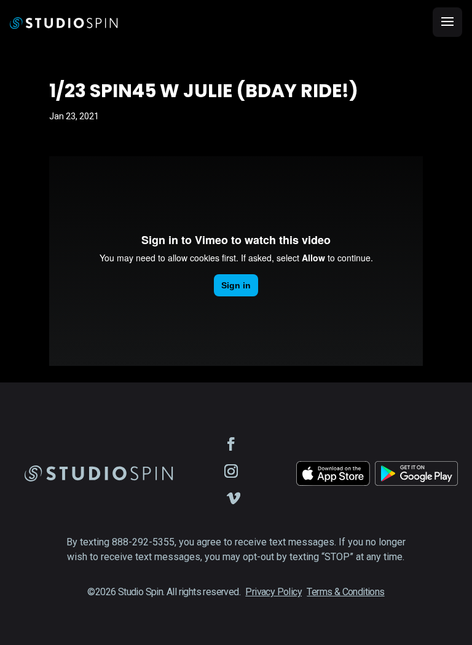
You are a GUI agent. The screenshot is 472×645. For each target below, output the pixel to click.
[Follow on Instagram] (231, 471)
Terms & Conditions (345, 592)
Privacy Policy (273, 592)
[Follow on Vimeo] (233, 498)
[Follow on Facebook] (231, 443)
